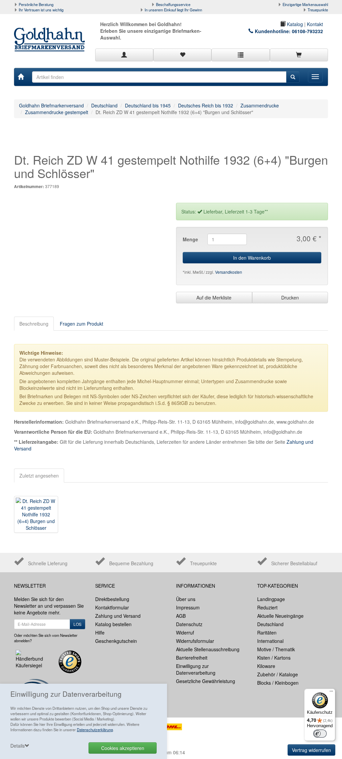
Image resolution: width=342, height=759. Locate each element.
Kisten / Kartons (274, 657)
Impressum (188, 607)
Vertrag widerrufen (311, 750)
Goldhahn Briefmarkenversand (51, 105)
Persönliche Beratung (36, 4)
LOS (77, 624)
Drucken (290, 297)
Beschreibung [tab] (33, 323)
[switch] (320, 734)
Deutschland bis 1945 (148, 105)
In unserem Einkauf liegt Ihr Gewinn (173, 9)
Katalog (294, 24)
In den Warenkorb (252, 257)
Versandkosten (228, 272)
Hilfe (100, 632)
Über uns (185, 599)
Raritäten (267, 632)
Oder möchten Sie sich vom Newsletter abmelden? (45, 637)
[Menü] (331, 693)
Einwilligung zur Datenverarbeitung (195, 669)
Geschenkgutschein (116, 641)
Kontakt (315, 24)
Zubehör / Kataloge (277, 674)
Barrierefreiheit (191, 657)
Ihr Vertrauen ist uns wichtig (41, 9)
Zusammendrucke (259, 105)
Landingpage (271, 599)
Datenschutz (189, 624)
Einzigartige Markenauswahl (305, 4)
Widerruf (185, 632)
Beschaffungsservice (173, 4)
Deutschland (104, 105)
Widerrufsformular (195, 641)
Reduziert (267, 607)
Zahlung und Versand (118, 615)
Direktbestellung (112, 599)
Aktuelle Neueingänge (280, 615)
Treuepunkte (318, 9)
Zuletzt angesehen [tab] (39, 475)
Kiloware (266, 666)
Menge (190, 239)
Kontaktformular (112, 607)
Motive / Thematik (276, 649)
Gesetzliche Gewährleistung (205, 681)
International (270, 641)
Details (17, 745)
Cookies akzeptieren (122, 748)
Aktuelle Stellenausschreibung (207, 649)
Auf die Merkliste (213, 297)
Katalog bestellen (113, 624)
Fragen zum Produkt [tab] (81, 323)
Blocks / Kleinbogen (278, 682)
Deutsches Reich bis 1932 (205, 105)
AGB (181, 615)
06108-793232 (307, 31)
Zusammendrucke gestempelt (56, 112)
